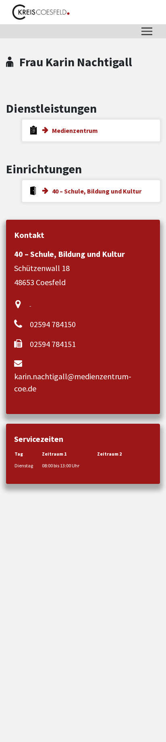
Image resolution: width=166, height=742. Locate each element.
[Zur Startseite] (41, 12)
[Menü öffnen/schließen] (147, 31)
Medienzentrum (75, 130)
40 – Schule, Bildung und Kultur (96, 191)
